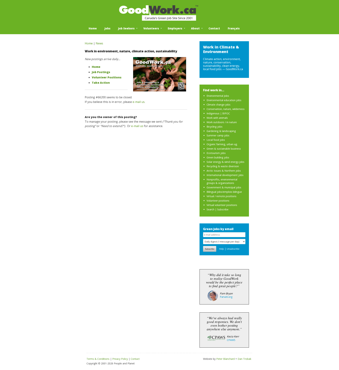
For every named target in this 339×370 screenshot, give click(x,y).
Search (210, 209)
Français (234, 28)
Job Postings (101, 72)
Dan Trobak (244, 358)
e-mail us (139, 102)
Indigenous (213, 113)
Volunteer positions (218, 200)
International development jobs (225, 175)
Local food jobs (216, 139)
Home (93, 28)
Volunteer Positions (106, 77)
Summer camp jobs (218, 135)
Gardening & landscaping (221, 131)
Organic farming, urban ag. (222, 144)
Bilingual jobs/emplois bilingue (224, 191)
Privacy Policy (120, 358)
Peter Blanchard (225, 358)
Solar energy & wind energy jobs (225, 162)
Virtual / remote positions (221, 196)
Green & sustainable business (224, 148)
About (195, 28)
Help (221, 248)
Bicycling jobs (214, 126)
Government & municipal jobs (224, 187)
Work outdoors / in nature (222, 122)
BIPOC (226, 113)
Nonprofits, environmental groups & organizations (222, 181)
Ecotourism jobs (216, 153)
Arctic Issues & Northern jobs (224, 170)
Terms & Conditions (98, 358)
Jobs (107, 28)
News (99, 43)
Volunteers (151, 28)
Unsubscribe (233, 248)
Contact (214, 28)
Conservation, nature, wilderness (226, 109)
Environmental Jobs (218, 95)
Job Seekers (126, 28)
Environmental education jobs (224, 100)
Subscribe (222, 209)
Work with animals (217, 117)
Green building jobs (218, 157)
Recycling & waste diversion (223, 166)
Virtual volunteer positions (222, 205)
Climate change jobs (218, 104)
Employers (175, 28)
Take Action (101, 83)
